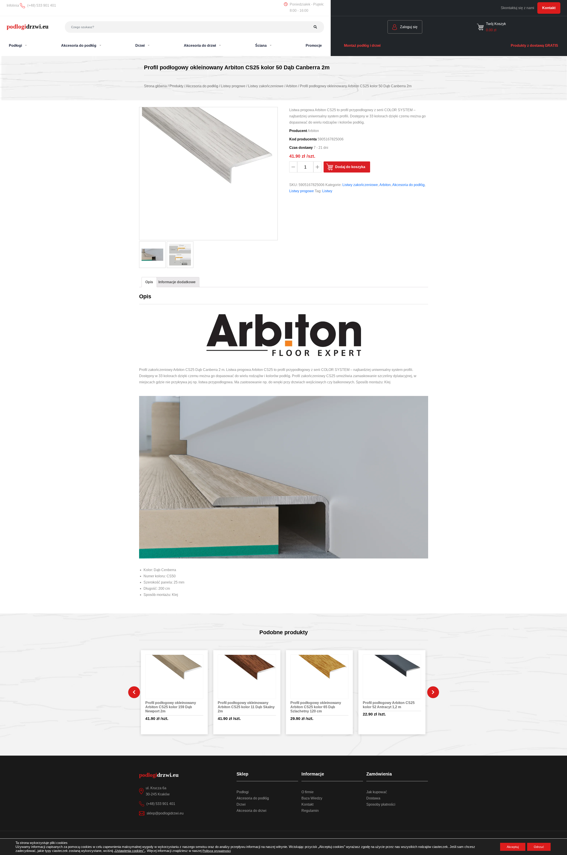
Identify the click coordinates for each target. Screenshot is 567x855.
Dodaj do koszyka (350, 167)
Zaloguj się (408, 27)
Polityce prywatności (216, 851)
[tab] (149, 282)
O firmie (307, 792)
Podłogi (243, 792)
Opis (149, 282)
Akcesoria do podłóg (408, 185)
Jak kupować (376, 792)
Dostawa (373, 798)
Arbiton (385, 185)
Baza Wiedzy (311, 798)
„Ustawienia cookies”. (129, 851)
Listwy (327, 191)
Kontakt (548, 8)
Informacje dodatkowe (177, 282)
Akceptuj (513, 847)
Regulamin (310, 810)
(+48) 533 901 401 (160, 804)
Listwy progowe (301, 191)
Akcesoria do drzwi (251, 810)
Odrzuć (539, 847)
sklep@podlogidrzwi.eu (165, 813)
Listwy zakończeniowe (360, 185)
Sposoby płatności (380, 804)
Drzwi (241, 804)
